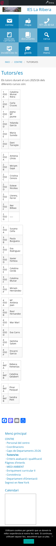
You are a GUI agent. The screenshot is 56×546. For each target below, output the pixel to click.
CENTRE (18, 61)
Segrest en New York (17, 482)
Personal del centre (18, 443)
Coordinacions (15, 447)
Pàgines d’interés (15, 462)
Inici (7, 61)
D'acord (29, 541)
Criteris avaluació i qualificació (24, 459)
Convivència (14, 474)
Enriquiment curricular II (21, 470)
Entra (51, 2)
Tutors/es (13, 454)
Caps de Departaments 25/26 (24, 450)
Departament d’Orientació (22, 478)
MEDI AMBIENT (15, 466)
